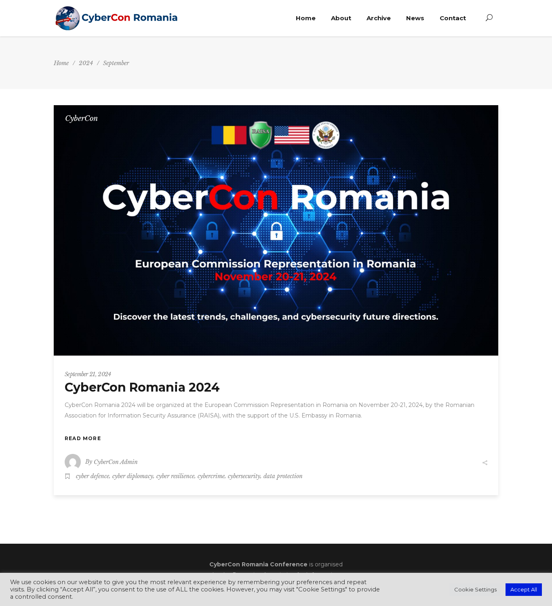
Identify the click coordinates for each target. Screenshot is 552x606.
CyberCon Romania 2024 (142, 387)
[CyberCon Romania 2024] (276, 230)
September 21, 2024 (88, 374)
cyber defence (92, 476)
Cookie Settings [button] (475, 589)
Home (61, 63)
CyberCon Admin (116, 462)
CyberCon (81, 118)
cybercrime (211, 476)
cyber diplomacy (132, 476)
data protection (283, 476)
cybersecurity (244, 476)
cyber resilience (175, 476)
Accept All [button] (523, 589)
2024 (86, 63)
